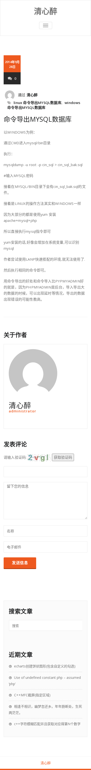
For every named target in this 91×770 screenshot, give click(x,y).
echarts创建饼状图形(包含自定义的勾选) (44, 666)
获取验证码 (63, 457)
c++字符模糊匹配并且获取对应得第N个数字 (47, 724)
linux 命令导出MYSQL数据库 (37, 102)
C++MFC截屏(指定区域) (32, 695)
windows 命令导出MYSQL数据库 (44, 105)
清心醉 (32, 94)
